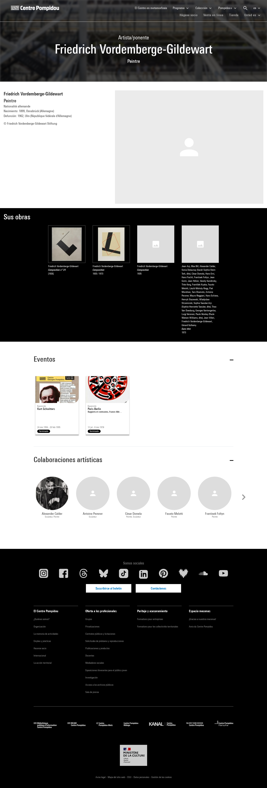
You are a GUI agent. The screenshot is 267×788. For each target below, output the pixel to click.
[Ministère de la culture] (133, 755)
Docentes (89, 655)
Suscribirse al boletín (109, 588)
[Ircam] (79, 727)
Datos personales (142, 777)
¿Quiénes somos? (41, 619)
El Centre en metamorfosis (152, 8)
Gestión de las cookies (161, 777)
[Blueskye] (104, 574)
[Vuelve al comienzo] (258, 779)
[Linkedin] (143, 574)
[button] (133, 359)
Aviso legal (101, 777)
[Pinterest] (163, 574)
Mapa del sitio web (117, 777)
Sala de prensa (92, 692)
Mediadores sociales (94, 662)
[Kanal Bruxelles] (165, 727)
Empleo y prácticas (42, 641)
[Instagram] (44, 574)
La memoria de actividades (46, 633)
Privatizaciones (92, 626)
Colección (201, 8)
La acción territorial (43, 662)
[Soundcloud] (203, 574)
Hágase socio (190, 15)
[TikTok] (124, 574)
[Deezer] (183, 574)
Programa (179, 8)
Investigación (91, 677)
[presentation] (243, 497)
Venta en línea (213, 15)
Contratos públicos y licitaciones (100, 633)
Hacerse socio (40, 648)
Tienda (235, 15)
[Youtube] (223, 574)
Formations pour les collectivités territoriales (157, 626)
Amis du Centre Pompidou (201, 626)
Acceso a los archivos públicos (99, 684)
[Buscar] (245, 8)
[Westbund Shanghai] (197, 727)
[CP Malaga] (134, 727)
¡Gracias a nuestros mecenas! (202, 619)
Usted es (250, 15)
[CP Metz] (107, 727)
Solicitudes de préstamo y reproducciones (104, 641)
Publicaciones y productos (97, 648)
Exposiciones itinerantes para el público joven (106, 670)
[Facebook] (64, 574)
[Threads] (84, 574)
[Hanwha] (224, 727)
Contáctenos (158, 588)
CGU (129, 777)
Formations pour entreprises (150, 619)
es (255, 8)
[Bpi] (48, 727)
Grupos (88, 619)
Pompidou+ (225, 8)
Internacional (40, 655)
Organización (40, 626)
